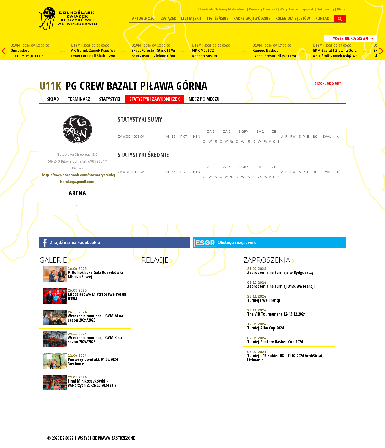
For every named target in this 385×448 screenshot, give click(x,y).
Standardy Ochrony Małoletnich (221, 9)
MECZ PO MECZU (204, 99)
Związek (168, 18)
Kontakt (323, 18)
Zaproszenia (266, 260)
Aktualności (144, 18)
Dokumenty (325, 9)
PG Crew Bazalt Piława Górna (136, 85)
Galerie (53, 260)
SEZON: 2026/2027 (328, 83)
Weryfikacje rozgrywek (297, 9)
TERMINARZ (79, 99)
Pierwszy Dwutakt (263, 9)
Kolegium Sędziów (293, 18)
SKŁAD (53, 99)
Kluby (341, 9)
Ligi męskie (191, 18)
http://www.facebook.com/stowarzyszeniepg (80, 175)
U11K (50, 85)
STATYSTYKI (109, 99)
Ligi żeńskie (217, 18)
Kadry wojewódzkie (252, 18)
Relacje (154, 260)
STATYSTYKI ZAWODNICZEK (154, 99)
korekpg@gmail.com (77, 181)
